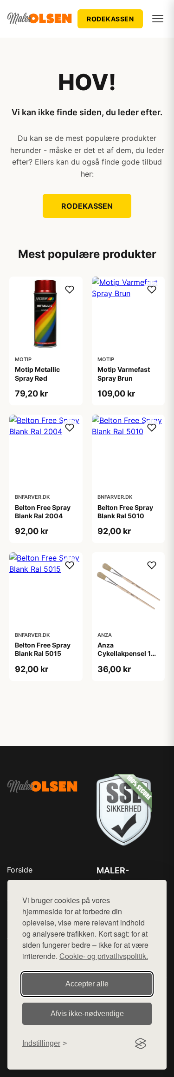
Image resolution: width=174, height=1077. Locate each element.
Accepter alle (87, 984)
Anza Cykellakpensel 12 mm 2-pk (126, 653)
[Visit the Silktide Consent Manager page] (140, 1043)
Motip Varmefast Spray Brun (123, 373)
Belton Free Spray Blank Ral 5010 (125, 511)
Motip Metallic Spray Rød (37, 373)
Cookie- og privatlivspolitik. (103, 956)
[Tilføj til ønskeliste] (69, 289)
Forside (19, 869)
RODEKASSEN (110, 19)
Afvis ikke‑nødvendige (87, 1014)
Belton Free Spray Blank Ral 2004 (43, 511)
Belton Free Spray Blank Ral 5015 (43, 649)
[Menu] (157, 18)
